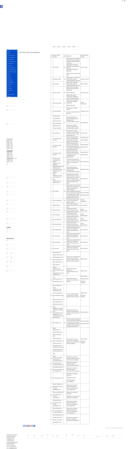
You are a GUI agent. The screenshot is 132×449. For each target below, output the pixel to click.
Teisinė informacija (10, 59)
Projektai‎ (8, 73)
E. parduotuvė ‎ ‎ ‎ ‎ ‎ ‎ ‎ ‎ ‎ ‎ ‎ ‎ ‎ (11, 88)
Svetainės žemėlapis (10, 94)
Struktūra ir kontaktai (10, 57)
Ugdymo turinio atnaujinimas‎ (9, 80)
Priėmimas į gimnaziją (11, 55)
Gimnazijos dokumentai (11, 61)
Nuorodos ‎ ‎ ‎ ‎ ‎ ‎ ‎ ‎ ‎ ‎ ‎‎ (10, 75)
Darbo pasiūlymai (10, 63)
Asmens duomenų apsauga (11, 71)
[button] (47, 23)
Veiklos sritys (9, 65)
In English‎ (9, 96)
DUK (8, 92)
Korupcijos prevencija (10, 67)
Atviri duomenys (10, 90)
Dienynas (8, 51)
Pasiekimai (9, 86)
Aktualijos (9, 53)
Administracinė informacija (11, 69)
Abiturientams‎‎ (9, 84)
